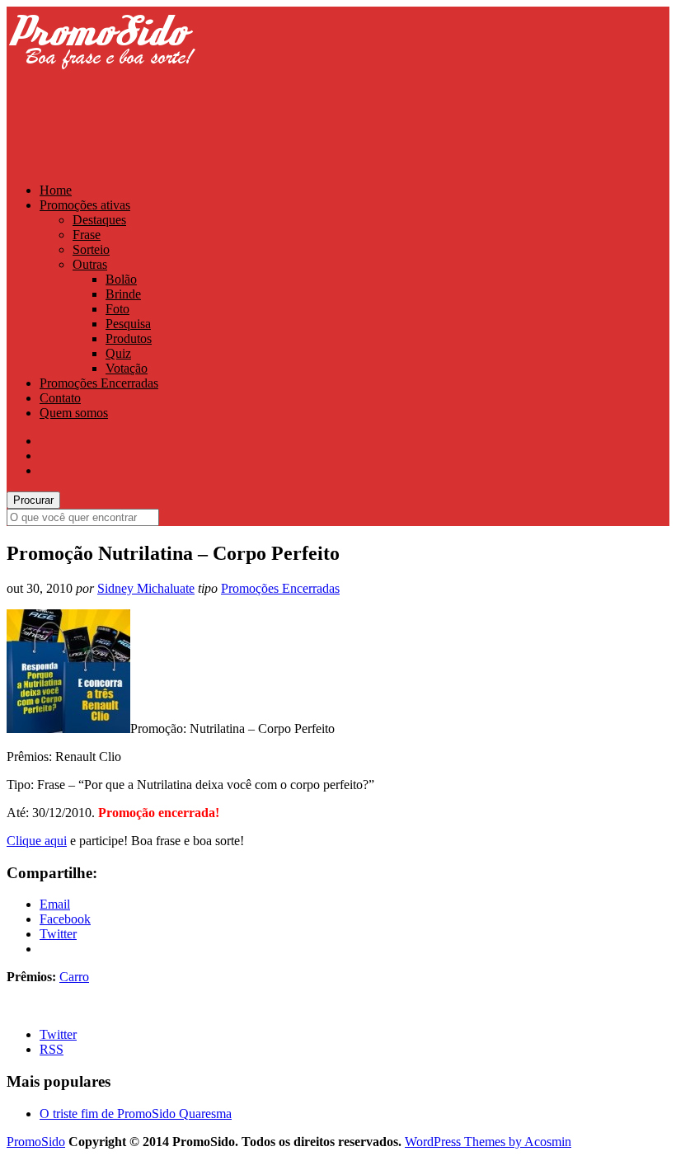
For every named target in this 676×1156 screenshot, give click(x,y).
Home (56, 190)
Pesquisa (128, 324)
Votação (127, 368)
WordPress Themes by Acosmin (488, 1142)
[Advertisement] (307, 129)
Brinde (123, 294)
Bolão (121, 279)
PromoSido (36, 1142)
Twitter (58, 1034)
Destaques (99, 220)
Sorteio (91, 249)
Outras (90, 264)
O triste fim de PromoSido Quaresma (136, 1114)
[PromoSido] (101, 85)
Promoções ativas (85, 205)
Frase (87, 235)
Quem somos (74, 413)
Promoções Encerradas (99, 383)
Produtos (129, 338)
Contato (60, 398)
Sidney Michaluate (146, 588)
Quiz (118, 353)
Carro (74, 977)
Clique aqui (37, 841)
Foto (117, 309)
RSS (51, 1049)
